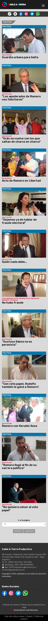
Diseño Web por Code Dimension (26, 610)
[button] (9, 14)
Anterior (18, 531)
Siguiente (29, 531)
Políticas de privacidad (30, 605)
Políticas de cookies (11, 605)
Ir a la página (24, 520)
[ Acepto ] (29, 616)
